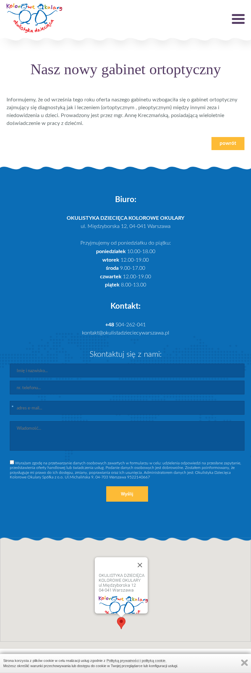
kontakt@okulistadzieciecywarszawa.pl (125, 333)
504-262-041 (125, 324)
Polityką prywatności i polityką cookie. (136, 661)
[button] (121, 623)
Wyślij (127, 494)
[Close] (140, 565)
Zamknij (244, 663)
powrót (228, 143)
